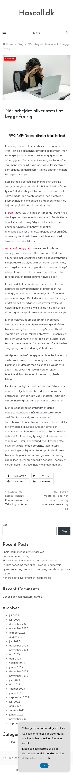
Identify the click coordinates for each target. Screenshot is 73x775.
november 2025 (18, 628)
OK (44, 765)
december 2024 (18, 645)
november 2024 (18, 650)
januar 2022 (16, 714)
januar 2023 (16, 693)
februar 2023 (17, 688)
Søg (5, 524)
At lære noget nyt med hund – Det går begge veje (32, 564)
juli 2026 (14, 615)
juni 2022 (14, 701)
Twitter (45, 476)
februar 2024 (17, 662)
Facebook (20, 476)
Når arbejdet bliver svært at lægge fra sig (27, 577)
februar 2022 (17, 710)
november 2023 (18, 675)
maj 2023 (14, 684)
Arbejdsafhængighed (18, 248)
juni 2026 (14, 619)
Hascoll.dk (36, 13)
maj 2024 (14, 654)
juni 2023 (14, 680)
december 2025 (18, 624)
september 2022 (19, 697)
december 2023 (18, 671)
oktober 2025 (17, 632)
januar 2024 (16, 667)
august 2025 (16, 637)
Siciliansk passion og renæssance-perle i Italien (30, 560)
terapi (9, 212)
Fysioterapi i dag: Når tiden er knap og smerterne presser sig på (55, 502)
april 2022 (15, 706)
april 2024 (15, 658)
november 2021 (18, 719)
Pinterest (20, 481)
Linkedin (45, 481)
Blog (12, 742)
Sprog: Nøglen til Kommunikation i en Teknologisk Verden (16, 500)
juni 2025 (14, 641)
